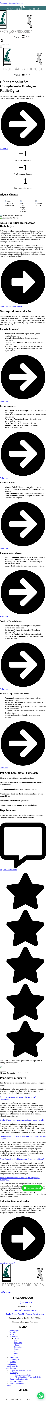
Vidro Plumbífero (18, 1396)
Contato (8, 1385)
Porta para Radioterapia (14, 1359)
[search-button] (1, 46)
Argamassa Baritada (6, 1394)
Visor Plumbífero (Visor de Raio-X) (18, 1350)
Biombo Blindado (16, 1381)
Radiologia (14, 1336)
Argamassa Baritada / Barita (14, 1332)
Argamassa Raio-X (18, 1394)
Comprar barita (11, 1366)
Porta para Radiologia (23, 1375)
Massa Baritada (29, 1394)
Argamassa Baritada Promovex (11, 3)
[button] (23, 36)
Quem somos (10, 1364)
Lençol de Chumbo (17, 1383)
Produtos (8, 1339)
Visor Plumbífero (29, 1396)
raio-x (9, 1396)
